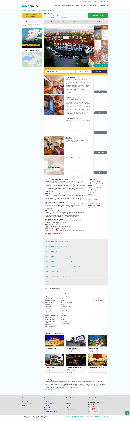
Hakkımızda (24, 400)
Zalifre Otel (52, 10)
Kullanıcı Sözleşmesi (85, 416)
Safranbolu (53, 350)
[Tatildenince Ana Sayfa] (30, 6)
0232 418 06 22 (91, 404)
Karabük (48, 350)
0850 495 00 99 (91, 406)
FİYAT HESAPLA (99, 71)
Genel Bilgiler (73, 22)
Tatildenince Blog (70, 409)
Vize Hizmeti (25, 405)
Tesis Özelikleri (61, 22)
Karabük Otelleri (33, 10)
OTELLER (57, 6)
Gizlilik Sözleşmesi (95, 416)
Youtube (68, 405)
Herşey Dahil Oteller (49, 403)
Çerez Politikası (104, 416)
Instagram (68, 403)
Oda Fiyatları (49, 22)
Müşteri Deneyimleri (100, 22)
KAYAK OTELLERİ (92, 6)
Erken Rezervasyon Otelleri (50, 411)
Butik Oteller (47, 407)
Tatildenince (24, 10)
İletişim (23, 407)
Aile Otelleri (91, 207)
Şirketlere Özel (25, 402)
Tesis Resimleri (86, 22)
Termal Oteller (47, 400)
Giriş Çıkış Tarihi (49, 69)
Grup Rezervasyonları (27, 403)
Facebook (68, 400)
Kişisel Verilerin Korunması (73, 416)
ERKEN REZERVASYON (68, 6)
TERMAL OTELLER (81, 6)
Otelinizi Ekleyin (91, 400)
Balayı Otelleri (47, 405)
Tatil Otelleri (47, 402)
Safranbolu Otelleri (43, 10)
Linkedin (68, 407)
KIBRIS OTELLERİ (103, 6)
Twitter (67, 402)
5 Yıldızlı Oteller (47, 409)
